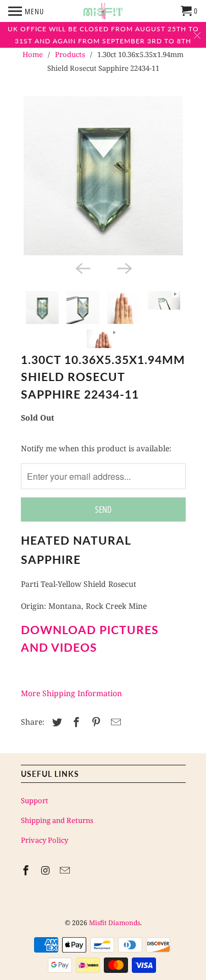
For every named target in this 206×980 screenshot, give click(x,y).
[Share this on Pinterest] (94, 722)
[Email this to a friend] (114, 722)
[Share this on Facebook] (74, 722)
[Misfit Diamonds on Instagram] (46, 870)
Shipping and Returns (57, 820)
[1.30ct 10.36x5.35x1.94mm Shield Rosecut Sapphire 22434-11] (103, 175)
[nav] (26, 11)
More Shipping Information (71, 693)
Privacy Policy (44, 840)
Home (33, 54)
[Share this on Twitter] (55, 722)
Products (70, 54)
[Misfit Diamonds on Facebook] (27, 870)
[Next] (124, 267)
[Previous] (82, 267)
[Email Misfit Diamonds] (66, 870)
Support (34, 800)
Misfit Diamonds (114, 922)
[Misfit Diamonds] (103, 11)
